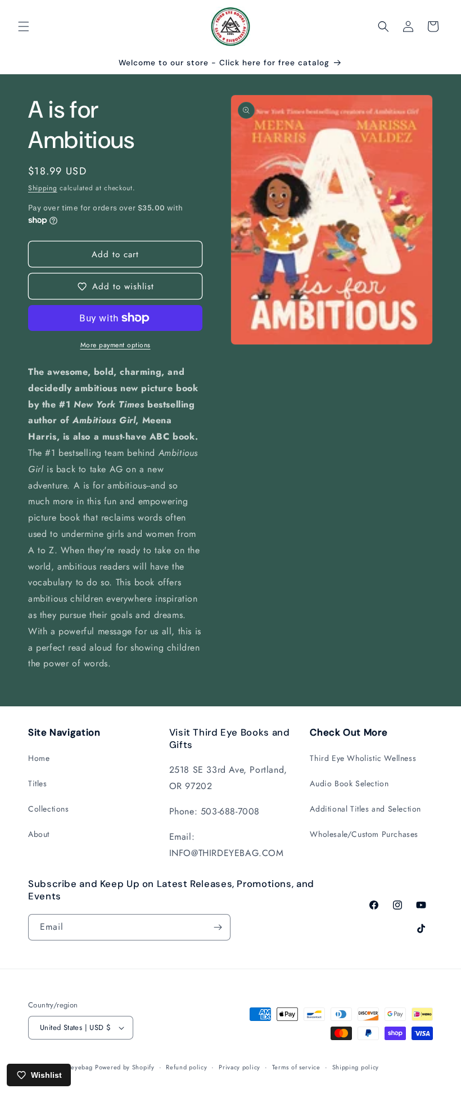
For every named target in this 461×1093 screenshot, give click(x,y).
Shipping (42, 188)
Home (38, 758)
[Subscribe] (217, 927)
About (38, 834)
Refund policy (186, 1067)
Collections (48, 808)
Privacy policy (239, 1067)
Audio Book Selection (349, 783)
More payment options (115, 345)
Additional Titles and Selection (365, 808)
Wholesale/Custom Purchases (364, 834)
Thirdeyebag (74, 1067)
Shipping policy (355, 1067)
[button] (23, 26)
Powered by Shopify (125, 1067)
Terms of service (296, 1067)
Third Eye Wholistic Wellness (363, 758)
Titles (37, 783)
